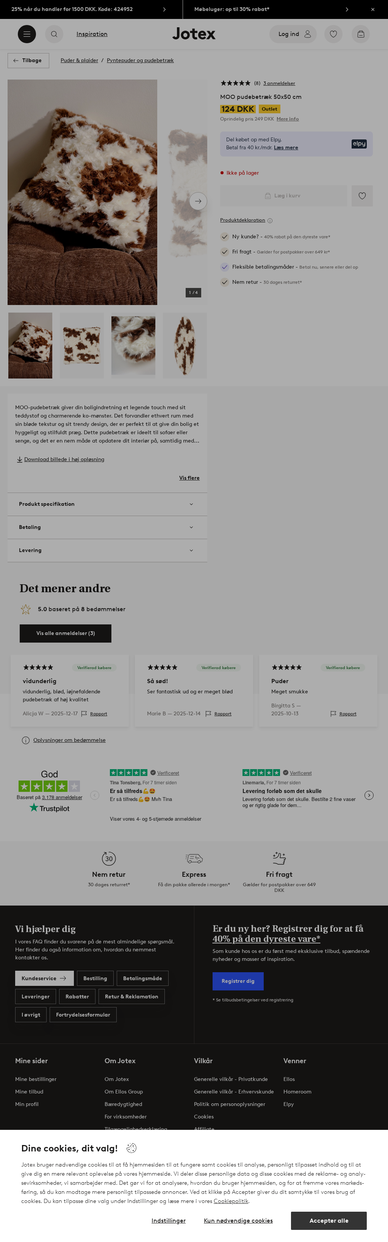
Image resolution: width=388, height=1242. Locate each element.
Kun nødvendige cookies (238, 1220)
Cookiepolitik (231, 1201)
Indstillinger (169, 1220)
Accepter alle (329, 1220)
